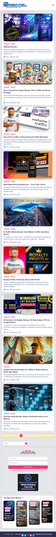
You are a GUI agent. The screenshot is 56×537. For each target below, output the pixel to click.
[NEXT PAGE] (34, 435)
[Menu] (53, 5)
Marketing (6, 43)
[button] (34, 435)
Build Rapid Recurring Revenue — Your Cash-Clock (24, 184)
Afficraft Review (10, 47)
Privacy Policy (47, 534)
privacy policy (30, 470)
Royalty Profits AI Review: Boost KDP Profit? (21, 280)
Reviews (13, 43)
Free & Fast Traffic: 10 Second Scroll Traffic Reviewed (25, 137)
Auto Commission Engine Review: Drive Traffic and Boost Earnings (21, 513)
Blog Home (39, 534)
